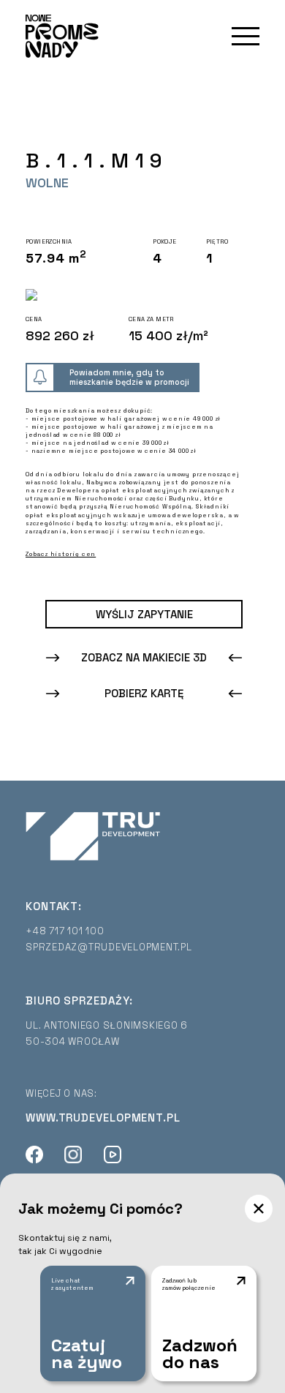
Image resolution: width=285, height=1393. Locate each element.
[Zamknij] (259, 1209)
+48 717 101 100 (65, 931)
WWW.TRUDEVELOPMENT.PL (103, 1117)
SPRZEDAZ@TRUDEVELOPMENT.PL (109, 947)
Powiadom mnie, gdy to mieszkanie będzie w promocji (129, 377)
